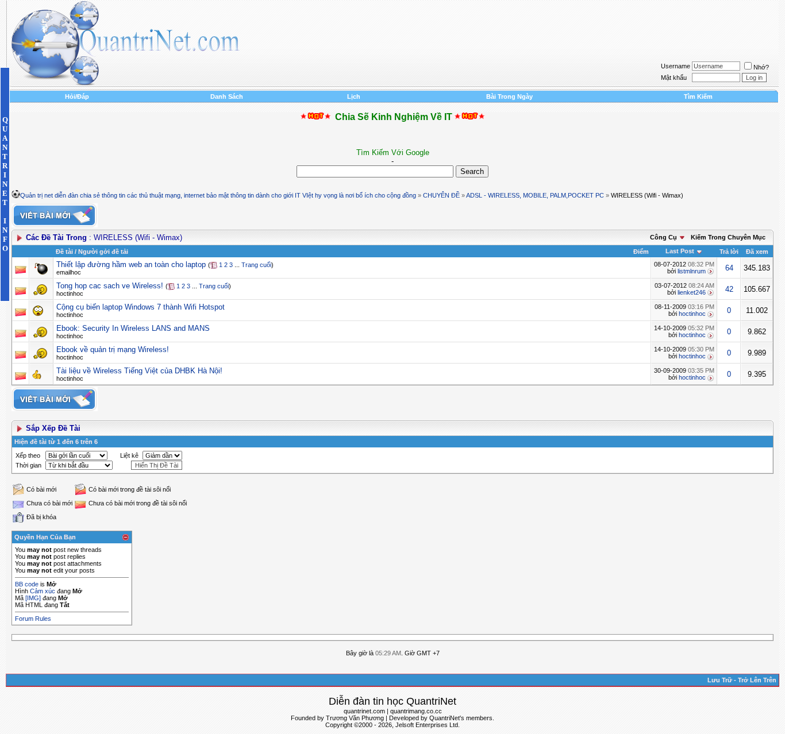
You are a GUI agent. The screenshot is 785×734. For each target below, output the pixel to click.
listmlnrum (692, 271)
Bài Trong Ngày (509, 96)
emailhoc (68, 272)
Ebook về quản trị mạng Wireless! (112, 349)
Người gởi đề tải (103, 251)
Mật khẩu (674, 77)
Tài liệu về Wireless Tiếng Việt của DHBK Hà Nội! (139, 370)
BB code (27, 584)
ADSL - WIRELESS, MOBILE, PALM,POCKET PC (535, 195)
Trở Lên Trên (757, 680)
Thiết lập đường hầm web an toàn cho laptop (131, 264)
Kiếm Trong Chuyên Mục (728, 237)
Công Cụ (663, 237)
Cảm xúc (42, 591)
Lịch (353, 96)
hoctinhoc (69, 293)
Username (675, 66)
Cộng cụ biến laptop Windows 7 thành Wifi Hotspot (140, 307)
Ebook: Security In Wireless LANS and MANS (133, 328)
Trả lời (728, 251)
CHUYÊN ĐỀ (441, 195)
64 (729, 268)
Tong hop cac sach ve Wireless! (109, 285)
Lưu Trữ (719, 680)
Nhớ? (761, 67)
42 (729, 289)
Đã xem (757, 251)
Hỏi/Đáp (77, 96)
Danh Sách (226, 96)
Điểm (641, 251)
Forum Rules (33, 618)
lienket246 (692, 292)
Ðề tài (64, 251)
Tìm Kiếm (698, 96)
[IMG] (33, 597)
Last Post (679, 251)
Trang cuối (256, 264)
